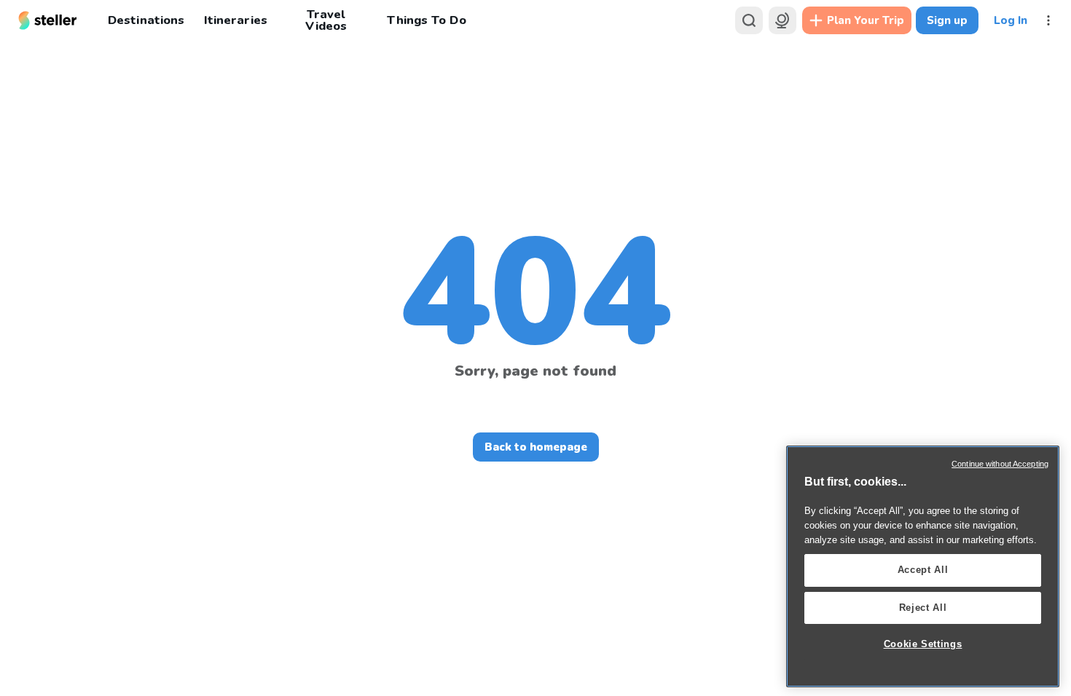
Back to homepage (535, 447)
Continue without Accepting (1000, 463)
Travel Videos (326, 20)
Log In (1010, 20)
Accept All (923, 569)
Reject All (923, 607)
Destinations (146, 20)
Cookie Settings (923, 643)
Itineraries (235, 20)
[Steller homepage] (47, 20)
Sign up (947, 20)
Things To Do (426, 20)
